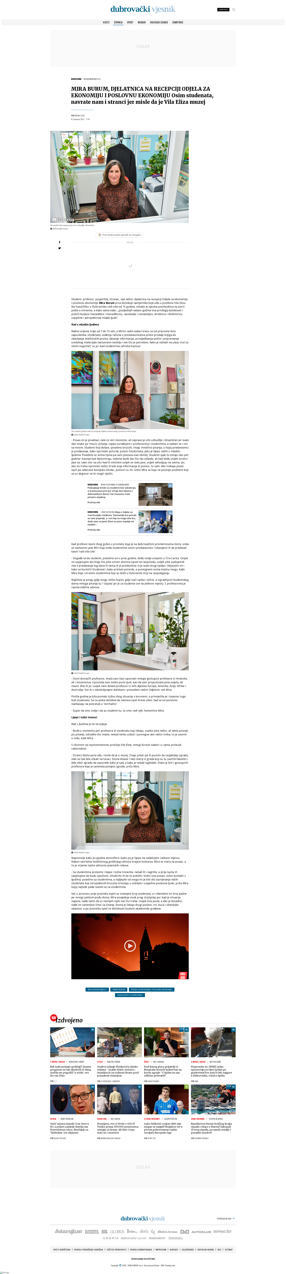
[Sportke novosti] (104, 1231)
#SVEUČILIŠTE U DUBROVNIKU (130, 995)
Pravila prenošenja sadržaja (88, 1249)
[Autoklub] (201, 1231)
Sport (130, 22)
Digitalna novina (206, 1249)
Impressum (161, 1249)
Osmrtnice (177, 22)
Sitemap (229, 1249)
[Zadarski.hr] (157, 1238)
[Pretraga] (234, 10)
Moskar (142, 22)
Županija (118, 22)
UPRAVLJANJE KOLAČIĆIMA (143, 1259)
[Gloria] (144, 1231)
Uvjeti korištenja (61, 1249)
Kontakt (174, 1249)
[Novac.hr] (222, 1231)
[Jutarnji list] (68, 1231)
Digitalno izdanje (159, 22)
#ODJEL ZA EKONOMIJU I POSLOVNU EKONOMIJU (151, 989)
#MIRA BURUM (119, 989)
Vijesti (106, 22)
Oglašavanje (188, 1249)
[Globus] (117, 1231)
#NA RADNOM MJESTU (97, 989)
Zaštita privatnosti (116, 1249)
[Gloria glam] (153, 1231)
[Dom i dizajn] (184, 1231)
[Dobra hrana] (168, 1231)
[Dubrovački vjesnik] (134, 1238)
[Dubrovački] (143, 10)
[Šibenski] (176, 1238)
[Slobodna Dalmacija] (91, 1231)
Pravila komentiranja (141, 1249)
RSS (219, 1249)
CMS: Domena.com (168, 1265)
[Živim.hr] (132, 1231)
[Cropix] (110, 1238)
